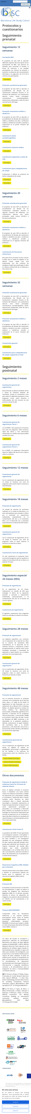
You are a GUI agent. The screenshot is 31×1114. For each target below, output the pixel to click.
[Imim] (10, 1045)
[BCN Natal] (23, 1029)
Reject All (15, 1110)
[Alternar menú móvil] (30, 7)
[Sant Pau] (11, 1029)
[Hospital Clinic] (11, 1037)
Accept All (15, 1102)
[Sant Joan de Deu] (21, 1021)
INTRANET (3, 1)
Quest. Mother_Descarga (11, 758)
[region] (15, 1100)
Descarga (7, 79)
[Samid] (22, 1037)
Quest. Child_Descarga (10, 765)
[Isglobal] (10, 1020)
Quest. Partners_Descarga (12, 762)
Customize (15, 1106)
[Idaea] (21, 1045)
